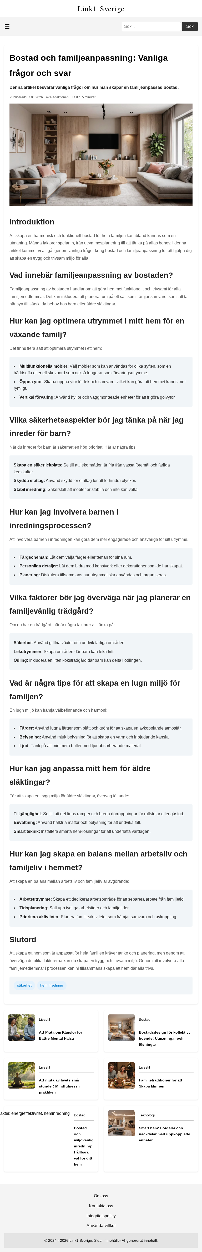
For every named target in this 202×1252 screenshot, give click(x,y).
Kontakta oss (101, 1206)
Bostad (144, 1019)
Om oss (101, 1196)
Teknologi (147, 1115)
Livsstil (44, 1019)
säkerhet (24, 985)
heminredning (51, 985)
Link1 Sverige (101, 8)
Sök (190, 26)
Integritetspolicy (101, 1216)
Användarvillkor (101, 1225)
